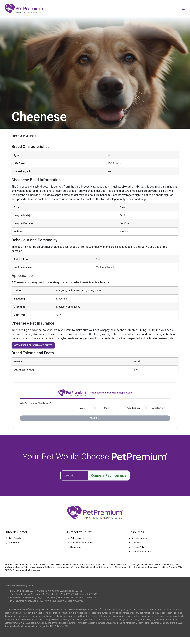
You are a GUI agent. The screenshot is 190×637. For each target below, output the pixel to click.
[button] (183, 8)
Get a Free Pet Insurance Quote (33, 345)
